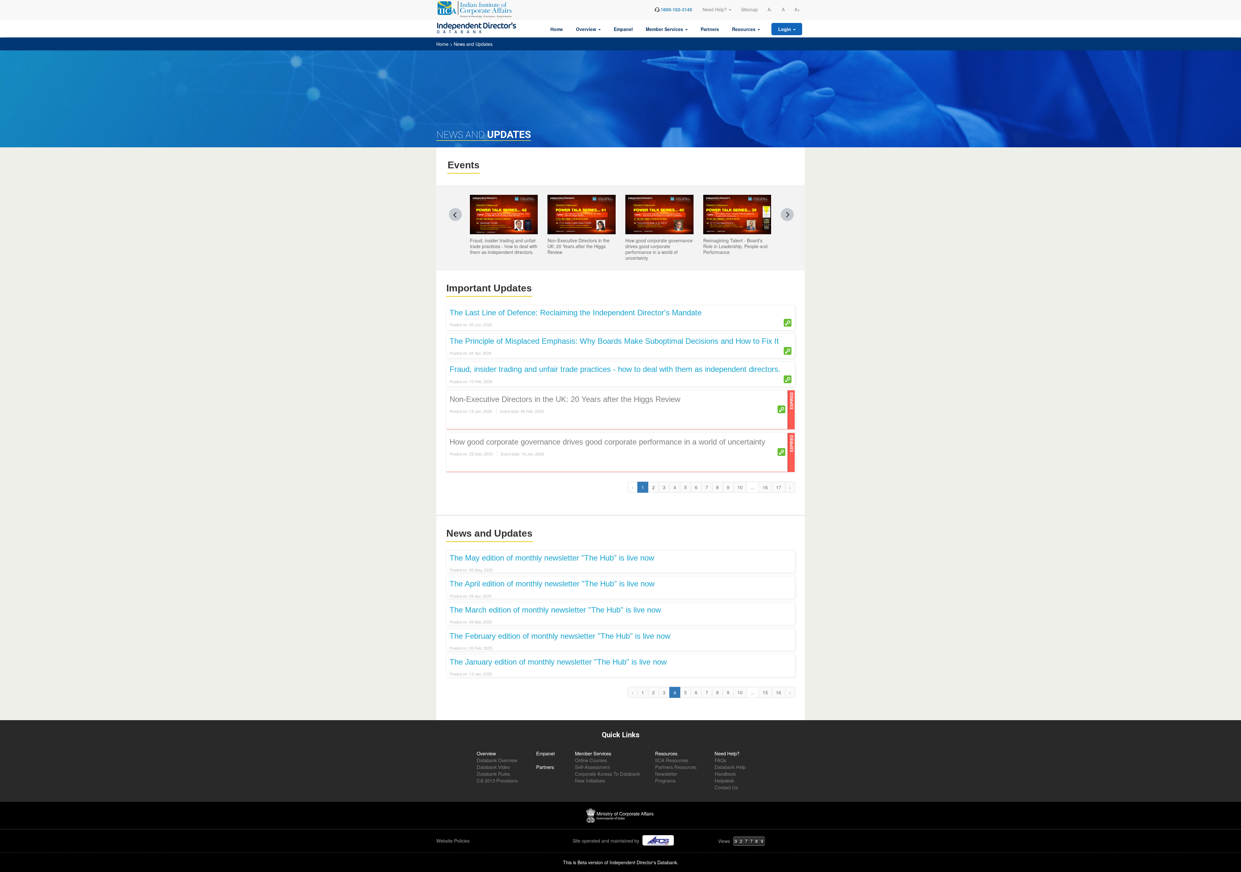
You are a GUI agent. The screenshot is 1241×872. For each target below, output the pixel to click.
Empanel (623, 29)
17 (778, 487)
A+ (797, 9)
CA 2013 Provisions (497, 780)
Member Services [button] (665, 29)
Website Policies (453, 840)
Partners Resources (675, 766)
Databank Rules (493, 773)
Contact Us (726, 787)
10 (740, 487)
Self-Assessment (592, 766)
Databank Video (493, 766)
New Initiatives (590, 780)
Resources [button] (744, 29)
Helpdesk (724, 780)
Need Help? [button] (715, 9)
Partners (710, 29)
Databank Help (730, 766)
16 (765, 487)
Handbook (725, 773)
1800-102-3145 (676, 9)
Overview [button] (587, 29)
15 (765, 692)
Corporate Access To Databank (607, 773)
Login (785, 29)
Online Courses (591, 760)
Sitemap (749, 9)
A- (770, 9)
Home (556, 29)
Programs (665, 780)
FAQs (720, 760)
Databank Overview (497, 760)
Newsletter (666, 773)
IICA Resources (671, 760)
